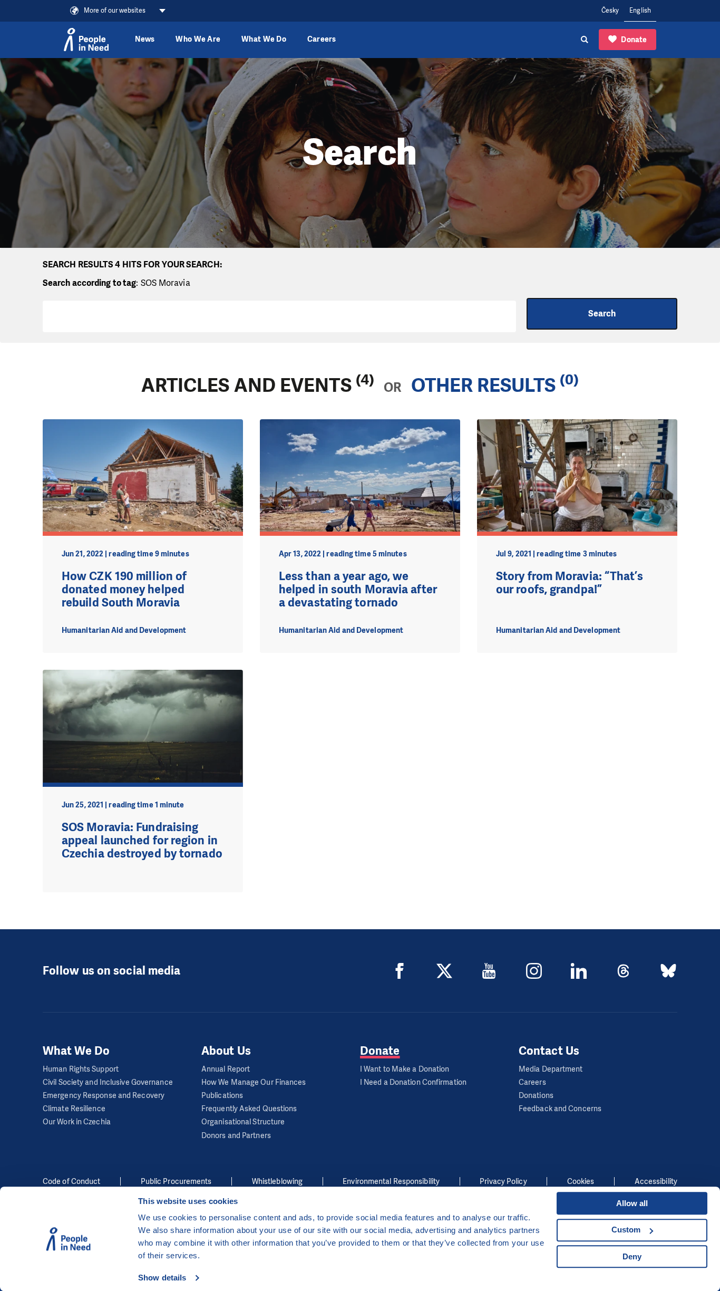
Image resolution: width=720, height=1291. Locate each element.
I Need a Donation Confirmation (413, 1082)
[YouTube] (489, 971)
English (640, 10)
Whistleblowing (277, 1182)
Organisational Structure (243, 1122)
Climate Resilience (74, 1109)
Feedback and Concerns (560, 1109)
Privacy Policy (503, 1182)
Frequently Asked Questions (249, 1109)
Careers (321, 39)
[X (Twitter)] (444, 971)
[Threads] (623, 971)
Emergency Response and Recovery (103, 1096)
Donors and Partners (236, 1136)
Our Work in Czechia (77, 1122)
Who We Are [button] (198, 39)
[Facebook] (399, 971)
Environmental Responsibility (391, 1182)
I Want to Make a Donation (405, 1069)
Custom (625, 1229)
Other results (483, 385)
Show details (162, 1277)
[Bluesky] (668, 971)
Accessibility (656, 1182)
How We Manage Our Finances (253, 1082)
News (144, 39)
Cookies (581, 1182)
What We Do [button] (263, 39)
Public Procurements (176, 1182)
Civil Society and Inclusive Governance (108, 1082)
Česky (610, 10)
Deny (631, 1256)
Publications (222, 1096)
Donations (536, 1096)
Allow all (632, 1203)
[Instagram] (534, 971)
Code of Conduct (72, 1182)
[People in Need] (86, 39)
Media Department (551, 1069)
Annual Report (225, 1069)
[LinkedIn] (579, 971)
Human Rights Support (81, 1069)
